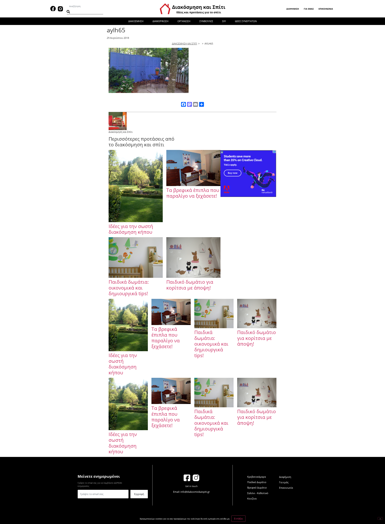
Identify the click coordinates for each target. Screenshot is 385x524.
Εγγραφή (139, 494)
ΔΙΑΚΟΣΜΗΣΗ (135, 21)
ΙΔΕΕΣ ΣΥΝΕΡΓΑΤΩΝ (246, 21)
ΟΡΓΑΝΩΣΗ (183, 21)
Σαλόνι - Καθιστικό (257, 493)
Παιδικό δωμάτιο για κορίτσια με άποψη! (189, 285)
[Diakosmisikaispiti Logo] (192, 8)
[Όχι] (380, 518)
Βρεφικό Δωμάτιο (257, 487)
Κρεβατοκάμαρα (256, 476)
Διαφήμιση (292, 8)
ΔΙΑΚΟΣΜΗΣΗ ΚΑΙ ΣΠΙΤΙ (184, 43)
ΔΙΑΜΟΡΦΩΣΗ (160, 21)
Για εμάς (309, 8)
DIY (224, 21)
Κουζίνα (252, 498)
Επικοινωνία (326, 8)
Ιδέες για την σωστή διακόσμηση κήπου (131, 229)
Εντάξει (238, 518)
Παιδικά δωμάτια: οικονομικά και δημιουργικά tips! (129, 288)
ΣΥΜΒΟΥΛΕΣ (206, 21)
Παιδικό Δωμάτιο (256, 482)
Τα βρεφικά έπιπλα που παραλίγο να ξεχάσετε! (192, 193)
